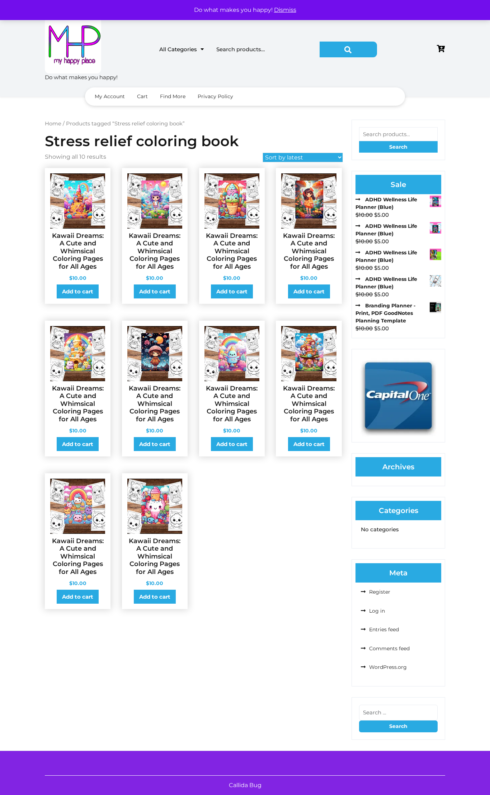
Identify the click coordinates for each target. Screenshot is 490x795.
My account (110, 96)
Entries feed (384, 629)
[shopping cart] (441, 49)
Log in (377, 611)
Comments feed (389, 648)
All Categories (178, 49)
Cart (142, 96)
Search (348, 49)
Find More (172, 96)
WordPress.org (388, 667)
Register (379, 592)
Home (53, 123)
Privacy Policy (215, 96)
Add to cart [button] (77, 291)
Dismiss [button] (285, 9)
